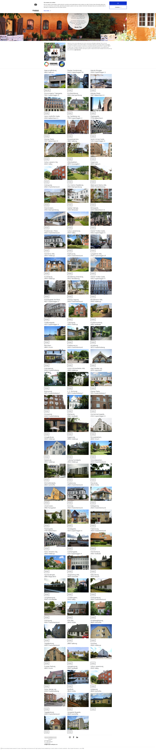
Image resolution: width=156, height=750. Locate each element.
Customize (117, 7)
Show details (46, 10)
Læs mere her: (77, 49)
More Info (47, 90)
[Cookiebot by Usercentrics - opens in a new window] (35, 11)
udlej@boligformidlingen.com (51, 744)
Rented (69, 159)
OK (118, 3)
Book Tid (78, 27)
